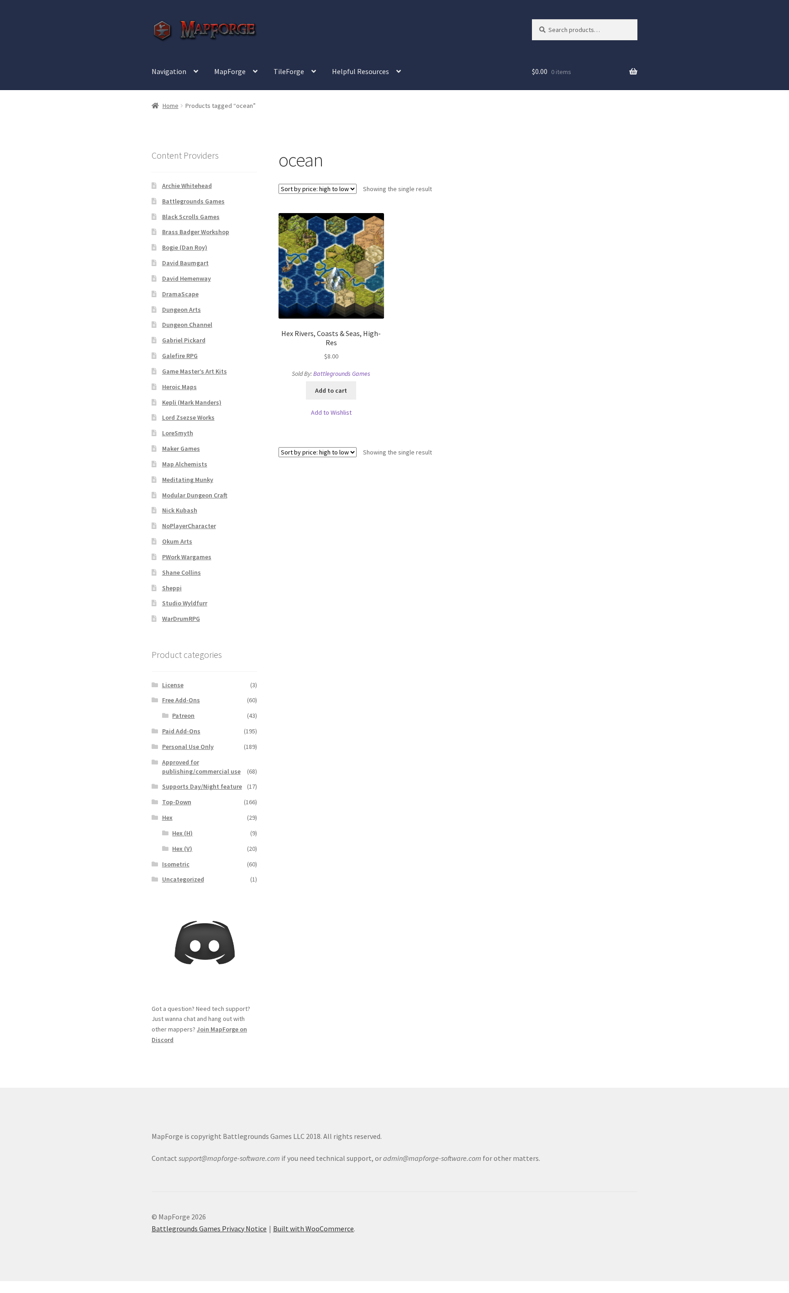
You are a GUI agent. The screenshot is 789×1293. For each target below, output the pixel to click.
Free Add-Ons (181, 700)
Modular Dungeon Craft (194, 495)
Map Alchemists (184, 464)
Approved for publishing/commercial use (201, 766)
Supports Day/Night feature (202, 786)
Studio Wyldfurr (184, 603)
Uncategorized (183, 879)
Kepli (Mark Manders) (191, 402)
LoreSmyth (177, 433)
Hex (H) (182, 833)
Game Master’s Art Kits (194, 371)
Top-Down (176, 802)
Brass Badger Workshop (195, 232)
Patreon (183, 715)
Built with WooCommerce (313, 1228)
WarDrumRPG (181, 618)
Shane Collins (181, 572)
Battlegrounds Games (341, 373)
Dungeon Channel (187, 325)
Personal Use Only (188, 747)
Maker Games (181, 448)
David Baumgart (185, 263)
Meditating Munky (187, 480)
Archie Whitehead (187, 186)
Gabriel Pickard (183, 340)
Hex (167, 817)
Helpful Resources (360, 71)
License (173, 685)
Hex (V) (182, 848)
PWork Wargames (186, 557)
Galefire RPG (180, 356)
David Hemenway (186, 278)
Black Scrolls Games (191, 217)
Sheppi (172, 588)
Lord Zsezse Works (188, 417)
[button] (331, 412)
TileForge (289, 71)
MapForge (230, 71)
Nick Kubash (179, 510)
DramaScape (180, 294)
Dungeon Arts (181, 309)
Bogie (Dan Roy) (184, 247)
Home (171, 106)
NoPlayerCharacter (189, 526)
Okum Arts (177, 541)
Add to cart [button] (331, 390)
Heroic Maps (179, 387)
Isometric (175, 864)
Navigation (169, 71)
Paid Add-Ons (181, 731)
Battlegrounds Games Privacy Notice (209, 1228)
